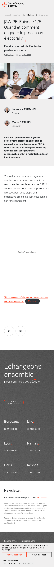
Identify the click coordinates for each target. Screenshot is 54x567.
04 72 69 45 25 (10, 450)
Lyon (7, 443)
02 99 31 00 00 (33, 472)
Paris (8, 465)
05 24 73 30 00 (10, 429)
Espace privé (10, 540)
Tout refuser (39, 555)
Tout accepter (14, 555)
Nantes (32, 443)
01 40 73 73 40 (10, 472)
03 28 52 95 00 (33, 429)
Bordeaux (11, 421)
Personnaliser (11, 560)
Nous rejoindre (28, 540)
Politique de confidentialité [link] (18, 564)
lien (37, 497)
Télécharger (32, 301)
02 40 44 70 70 (33, 450)
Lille (30, 421)
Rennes (32, 465)
